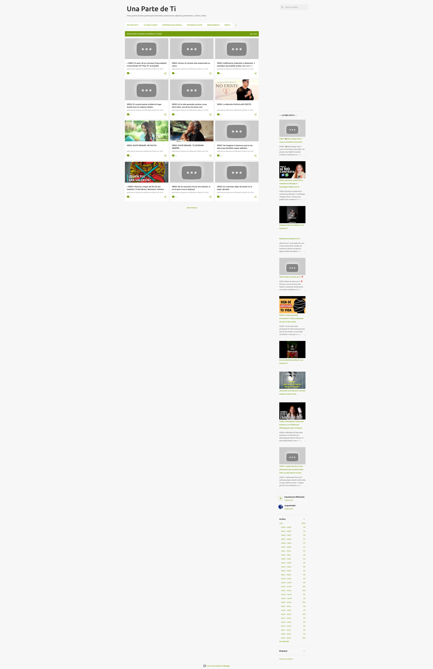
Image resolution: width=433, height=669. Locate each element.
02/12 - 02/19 (286, 618)
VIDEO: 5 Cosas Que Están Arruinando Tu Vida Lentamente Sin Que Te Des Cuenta (291, 318)
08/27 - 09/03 (286, 531)
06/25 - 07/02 (286, 567)
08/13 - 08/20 (286, 539)
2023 (281, 523)
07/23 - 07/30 (286, 551)
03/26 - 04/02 (286, 602)
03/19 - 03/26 (286, 606)
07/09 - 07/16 (286, 559)
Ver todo (253, 34)
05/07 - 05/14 (286, 579)
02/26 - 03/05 (286, 610)
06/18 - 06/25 (286, 571)
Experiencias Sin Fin (194, 25)
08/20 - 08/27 (286, 535)
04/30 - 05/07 (286, 583)
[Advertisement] (267, 72)
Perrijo (227, 25)
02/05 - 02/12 (286, 622)
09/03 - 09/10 (286, 527)
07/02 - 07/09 (286, 563)
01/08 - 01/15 (286, 634)
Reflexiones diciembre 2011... (290, 239)
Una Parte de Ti (151, 9)
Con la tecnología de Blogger (218, 666)
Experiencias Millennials (172, 25)
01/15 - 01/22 (286, 630)
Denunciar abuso (286, 659)
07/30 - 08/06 (286, 547)
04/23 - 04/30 (286, 587)
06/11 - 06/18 (286, 575)
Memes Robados (213, 25)
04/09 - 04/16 (286, 594)
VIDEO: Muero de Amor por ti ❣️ (291, 277)
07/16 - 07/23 (286, 555)
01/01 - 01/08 (286, 638)
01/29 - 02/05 (286, 626)
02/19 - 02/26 (286, 614)
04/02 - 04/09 (286, 598)
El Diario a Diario (150, 25)
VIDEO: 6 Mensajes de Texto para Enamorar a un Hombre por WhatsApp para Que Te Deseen (291, 425)
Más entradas (192, 208)
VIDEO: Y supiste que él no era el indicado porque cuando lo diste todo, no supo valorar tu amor (291, 469)
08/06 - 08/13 (286, 543)
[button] (165, 73)
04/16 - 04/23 (286, 591)
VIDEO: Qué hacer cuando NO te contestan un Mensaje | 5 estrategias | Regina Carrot (291, 183)
